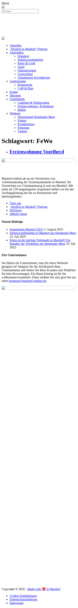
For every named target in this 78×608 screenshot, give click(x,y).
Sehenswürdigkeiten (30, 59)
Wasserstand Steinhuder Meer (36, 117)
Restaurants (25, 84)
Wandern (23, 56)
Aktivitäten (17, 52)
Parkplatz (23, 127)
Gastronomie (18, 81)
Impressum (16, 603)
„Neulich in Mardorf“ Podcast (28, 49)
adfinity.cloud (18, 214)
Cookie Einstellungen (23, 595)
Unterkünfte (17, 99)
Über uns (15, 203)
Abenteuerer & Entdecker (34, 77)
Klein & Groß (26, 63)
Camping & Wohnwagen (33, 102)
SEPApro (16, 210)
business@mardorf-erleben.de (27, 281)
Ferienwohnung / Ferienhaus (36, 106)
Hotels (22, 109)
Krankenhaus (26, 124)
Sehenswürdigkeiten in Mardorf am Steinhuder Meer (43, 233)
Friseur (22, 120)
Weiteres (15, 113)
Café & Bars (25, 88)
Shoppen (15, 95)
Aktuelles (16, 45)
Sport (21, 67)
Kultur (14, 92)
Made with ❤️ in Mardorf (43, 589)
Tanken (22, 131)
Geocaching (25, 74)
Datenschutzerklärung (23, 599)
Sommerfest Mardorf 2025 (26, 229)
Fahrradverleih (27, 70)
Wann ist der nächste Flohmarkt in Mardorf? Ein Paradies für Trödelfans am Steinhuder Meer (40, 241)
